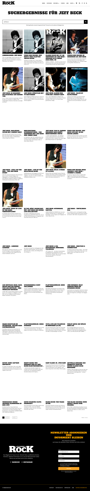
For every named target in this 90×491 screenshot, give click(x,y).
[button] (79, 3)
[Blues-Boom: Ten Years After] (56, 388)
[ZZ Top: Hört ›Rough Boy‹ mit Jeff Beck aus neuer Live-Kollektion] (34, 195)
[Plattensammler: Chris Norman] (34, 310)
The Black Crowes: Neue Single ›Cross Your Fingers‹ (77, 403)
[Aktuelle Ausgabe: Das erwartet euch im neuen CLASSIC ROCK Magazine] (77, 349)
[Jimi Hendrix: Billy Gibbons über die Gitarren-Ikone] (77, 271)
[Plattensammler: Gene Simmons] (56, 271)
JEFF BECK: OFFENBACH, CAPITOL (54, 209)
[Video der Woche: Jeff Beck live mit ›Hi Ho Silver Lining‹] (77, 117)
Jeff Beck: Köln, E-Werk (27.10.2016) (55, 170)
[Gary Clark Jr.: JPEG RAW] (56, 349)
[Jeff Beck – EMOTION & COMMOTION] (77, 232)
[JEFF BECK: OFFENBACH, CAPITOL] (56, 195)
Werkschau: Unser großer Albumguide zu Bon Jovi (11, 403)
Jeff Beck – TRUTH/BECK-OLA (76, 209)
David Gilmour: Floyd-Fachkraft (33, 402)
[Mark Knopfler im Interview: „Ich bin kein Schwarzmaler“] (12, 310)
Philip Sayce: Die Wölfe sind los (76, 324)
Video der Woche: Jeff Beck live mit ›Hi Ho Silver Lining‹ (76, 132)
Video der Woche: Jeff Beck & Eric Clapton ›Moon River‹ (33, 56)
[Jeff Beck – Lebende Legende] (12, 232)
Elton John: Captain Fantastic (10, 363)
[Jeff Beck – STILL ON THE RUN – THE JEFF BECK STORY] (12, 156)
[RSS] (86, 3)
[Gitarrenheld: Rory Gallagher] (34, 271)
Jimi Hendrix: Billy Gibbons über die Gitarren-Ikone (75, 286)
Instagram (28, 462)
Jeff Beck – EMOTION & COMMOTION (76, 247)
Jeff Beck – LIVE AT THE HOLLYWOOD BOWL (33, 170)
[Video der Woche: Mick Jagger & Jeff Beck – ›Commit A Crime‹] (77, 156)
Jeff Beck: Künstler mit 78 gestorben (34, 94)
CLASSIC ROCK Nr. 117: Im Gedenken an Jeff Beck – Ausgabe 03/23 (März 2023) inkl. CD (56, 57)
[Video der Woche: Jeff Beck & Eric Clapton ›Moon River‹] (34, 41)
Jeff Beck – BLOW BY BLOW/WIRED (75, 94)
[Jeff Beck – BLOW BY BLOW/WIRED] (77, 79)
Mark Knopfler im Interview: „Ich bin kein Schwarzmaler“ (12, 325)
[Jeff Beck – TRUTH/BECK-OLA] (77, 195)
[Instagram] (84, 3)
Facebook (16, 462)
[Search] (86, 22)
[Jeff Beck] (34, 232)
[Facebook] (82, 3)
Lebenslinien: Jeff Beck (12, 55)
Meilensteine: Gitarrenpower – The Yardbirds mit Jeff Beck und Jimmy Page (34, 133)
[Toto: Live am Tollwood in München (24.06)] (56, 310)
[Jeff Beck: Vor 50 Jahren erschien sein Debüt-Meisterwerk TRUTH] (56, 117)
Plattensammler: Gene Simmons (55, 285)
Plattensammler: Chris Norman (34, 324)
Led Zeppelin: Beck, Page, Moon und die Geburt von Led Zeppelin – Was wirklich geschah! (12, 287)
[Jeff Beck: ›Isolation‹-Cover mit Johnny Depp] (12, 117)
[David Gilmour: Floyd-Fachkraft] (34, 388)
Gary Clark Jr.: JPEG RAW (56, 363)
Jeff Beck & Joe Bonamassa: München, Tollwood (55, 247)
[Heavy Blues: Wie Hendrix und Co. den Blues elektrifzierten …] (34, 349)
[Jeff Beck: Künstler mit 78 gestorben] (34, 79)
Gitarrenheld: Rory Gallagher (32, 285)
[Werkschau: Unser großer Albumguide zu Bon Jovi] (12, 388)
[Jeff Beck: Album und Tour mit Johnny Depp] (56, 79)
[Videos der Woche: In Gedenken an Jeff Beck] (77, 41)
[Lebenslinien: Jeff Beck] (12, 41)
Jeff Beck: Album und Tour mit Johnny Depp (55, 94)
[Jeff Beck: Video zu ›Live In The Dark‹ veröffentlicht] (12, 195)
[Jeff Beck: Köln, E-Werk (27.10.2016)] (56, 156)
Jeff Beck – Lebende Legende (10, 247)
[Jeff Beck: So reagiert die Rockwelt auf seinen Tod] (12, 79)
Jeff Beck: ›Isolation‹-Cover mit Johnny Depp (12, 131)
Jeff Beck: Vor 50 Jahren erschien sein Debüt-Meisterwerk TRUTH (56, 132)
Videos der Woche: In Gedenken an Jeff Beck (76, 56)
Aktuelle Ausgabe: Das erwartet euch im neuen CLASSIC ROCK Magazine (76, 365)
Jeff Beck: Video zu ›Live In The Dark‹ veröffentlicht (12, 210)
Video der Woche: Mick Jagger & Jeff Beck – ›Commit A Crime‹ (76, 171)
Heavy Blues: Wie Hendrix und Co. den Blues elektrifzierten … (34, 364)
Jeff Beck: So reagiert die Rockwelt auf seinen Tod (12, 94)
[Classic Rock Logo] (8, 3)
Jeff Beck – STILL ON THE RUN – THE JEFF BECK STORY (12, 171)
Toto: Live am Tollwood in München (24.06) (55, 324)
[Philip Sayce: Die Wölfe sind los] (77, 310)
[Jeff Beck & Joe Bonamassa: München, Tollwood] (56, 232)
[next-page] (16, 418)
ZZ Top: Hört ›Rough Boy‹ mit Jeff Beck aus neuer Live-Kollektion (34, 210)
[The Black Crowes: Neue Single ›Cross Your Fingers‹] (77, 388)
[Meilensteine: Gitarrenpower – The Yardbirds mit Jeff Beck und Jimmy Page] (34, 117)
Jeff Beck (28, 246)
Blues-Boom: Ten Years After (55, 402)
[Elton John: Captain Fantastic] (12, 349)
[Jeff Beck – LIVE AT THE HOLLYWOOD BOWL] (34, 156)
